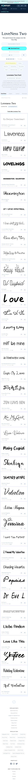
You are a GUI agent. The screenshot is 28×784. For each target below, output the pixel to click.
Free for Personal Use (11, 63)
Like (11, 55)
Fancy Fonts (4, 737)
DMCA (14, 778)
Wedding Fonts (9, 747)
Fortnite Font (14, 727)
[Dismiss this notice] (26, 2)
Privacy (14, 771)
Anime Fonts (20, 750)
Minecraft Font (14, 713)
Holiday (20, 63)
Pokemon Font (14, 718)
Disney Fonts (13, 756)
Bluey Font (14, 723)
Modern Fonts (13, 740)
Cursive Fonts (15, 734)
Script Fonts (22, 734)
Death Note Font (14, 710)
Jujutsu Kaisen (14, 720)
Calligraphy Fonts (5, 734)
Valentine (6, 66)
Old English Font (6, 753)
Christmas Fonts (20, 743)
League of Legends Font (14, 715)
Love (21, 69)
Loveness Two (9, 82)
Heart (6, 69)
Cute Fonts (5, 740)
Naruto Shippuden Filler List (18, 753)
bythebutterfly (11, 78)
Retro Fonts (5, 743)
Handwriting (13, 66)
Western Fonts (18, 747)
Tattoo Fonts (12, 737)
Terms (14, 774)
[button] (22, 5)
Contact (14, 776)
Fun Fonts (13, 743)
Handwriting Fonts (21, 737)
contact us (16, 2)
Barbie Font (14, 725)
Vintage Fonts (21, 740)
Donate (19, 78)
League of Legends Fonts (9, 750)
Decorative (21, 66)
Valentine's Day (13, 69)
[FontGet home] (5, 6)
